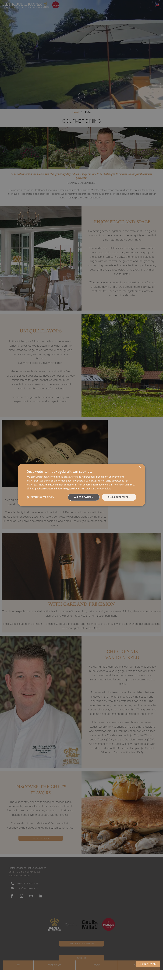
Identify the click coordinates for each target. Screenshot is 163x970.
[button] (40, 497)
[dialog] (81, 485)
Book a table (148, 964)
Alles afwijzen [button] (83, 496)
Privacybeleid (103, 488)
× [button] (140, 467)
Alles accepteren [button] (119, 496)
